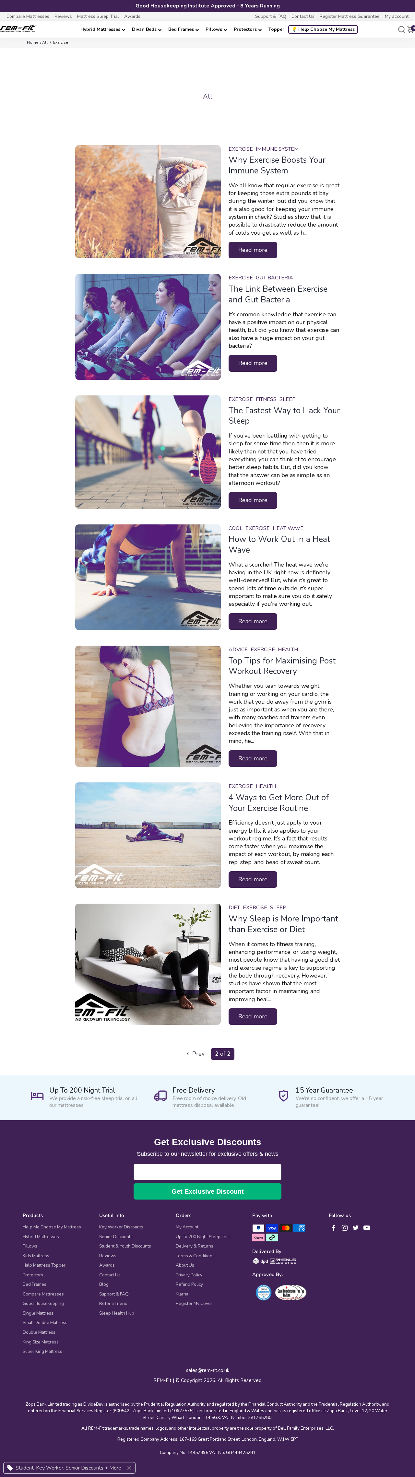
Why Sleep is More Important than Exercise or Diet (283, 924)
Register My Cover (194, 1304)
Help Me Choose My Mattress (52, 1227)
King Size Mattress (41, 1342)
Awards (132, 16)
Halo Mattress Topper (44, 1265)
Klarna (182, 1294)
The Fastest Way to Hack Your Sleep (284, 416)
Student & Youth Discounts (125, 1246)
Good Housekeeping (43, 1304)
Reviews (63, 16)
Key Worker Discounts (121, 1227)
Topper (276, 29)
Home (32, 42)
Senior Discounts (116, 1237)
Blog (104, 1284)
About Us (185, 1265)
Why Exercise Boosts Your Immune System (277, 165)
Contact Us (302, 16)
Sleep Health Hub (116, 1313)
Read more (252, 250)
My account (397, 16)
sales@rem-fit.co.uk (207, 1370)
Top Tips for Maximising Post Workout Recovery (282, 666)
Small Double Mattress (45, 1323)
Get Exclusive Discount (208, 1191)
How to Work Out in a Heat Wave (279, 545)
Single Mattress (38, 1313)
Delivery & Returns (194, 1246)
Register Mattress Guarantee (350, 16)
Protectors (245, 29)
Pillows (214, 29)
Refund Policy (189, 1284)
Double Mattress (39, 1332)
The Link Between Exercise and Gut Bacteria (278, 294)
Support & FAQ (270, 16)
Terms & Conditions (195, 1256)
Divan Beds (144, 29)
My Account (187, 1227)
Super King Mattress (42, 1351)
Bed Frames (181, 29)
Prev (198, 1054)
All (45, 42)
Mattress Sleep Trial (98, 16)
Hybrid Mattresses (100, 29)
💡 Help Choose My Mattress (323, 29)
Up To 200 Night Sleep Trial (203, 1237)
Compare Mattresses (27, 16)
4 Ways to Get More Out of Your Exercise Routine (279, 803)
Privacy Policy (189, 1275)
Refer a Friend (113, 1304)
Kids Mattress (36, 1256)
